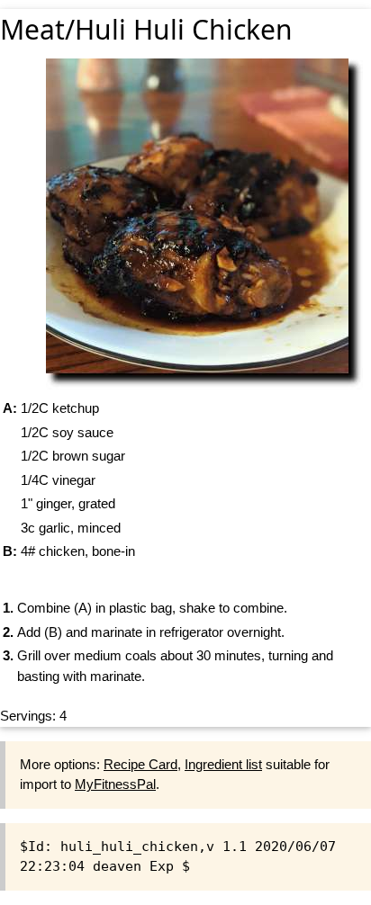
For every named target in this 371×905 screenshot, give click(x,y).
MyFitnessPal (115, 784)
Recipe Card (140, 764)
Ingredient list (223, 764)
